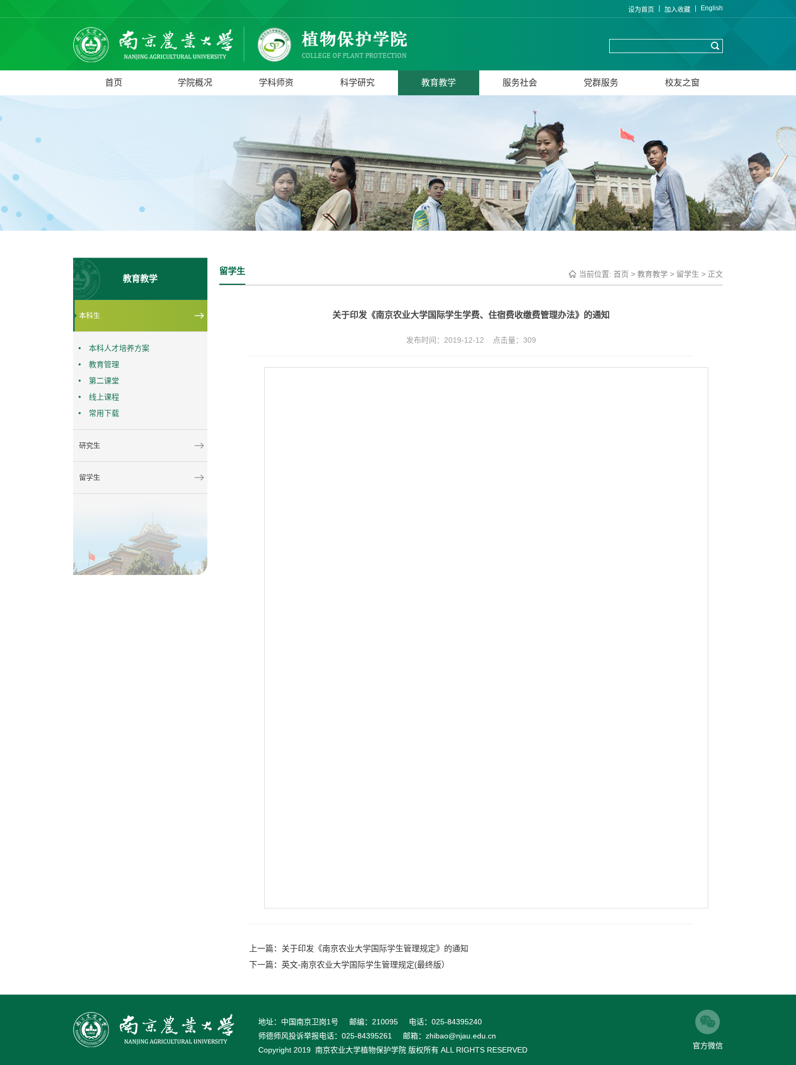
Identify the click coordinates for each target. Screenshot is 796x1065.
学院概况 (195, 82)
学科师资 (276, 82)
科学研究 (357, 82)
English (712, 8)
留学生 (687, 274)
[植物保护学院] (159, 44)
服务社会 (520, 82)
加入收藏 (677, 10)
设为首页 (641, 10)
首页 (113, 82)
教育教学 (438, 82)
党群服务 (601, 82)
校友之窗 (682, 82)
